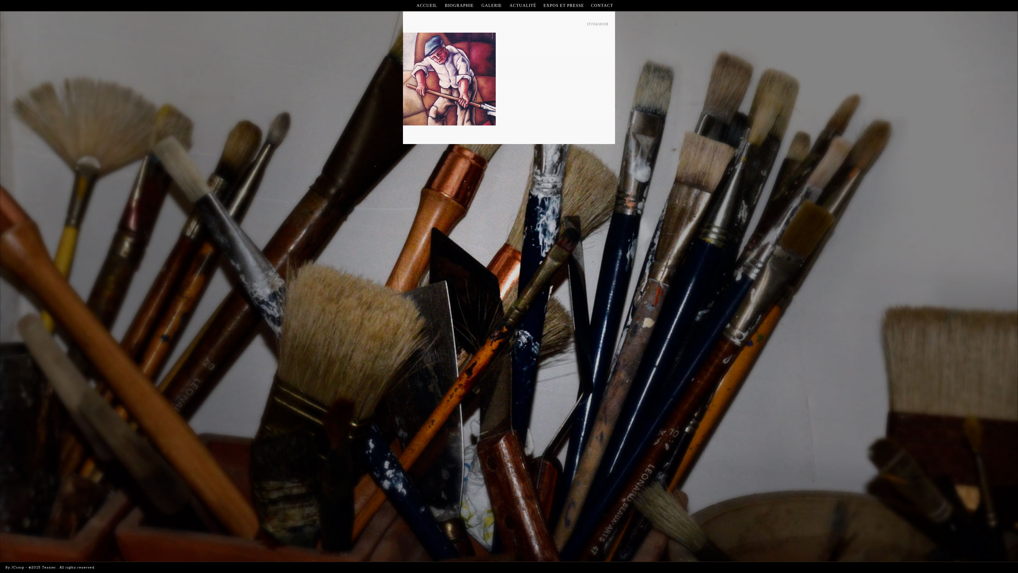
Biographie (459, 5)
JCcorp (17, 567)
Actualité (523, 5)
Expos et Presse (563, 5)
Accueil (426, 5)
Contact (602, 5)
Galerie (491, 5)
